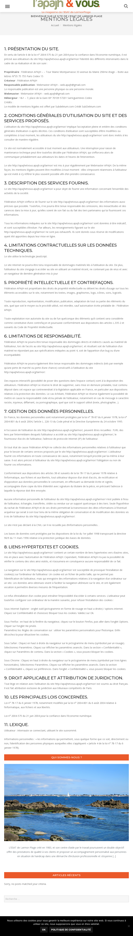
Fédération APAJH (27, 80)
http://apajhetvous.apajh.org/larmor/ (58, 59)
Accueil (55, 25)
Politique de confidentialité (71, 929)
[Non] (128, 926)
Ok (44, 929)
